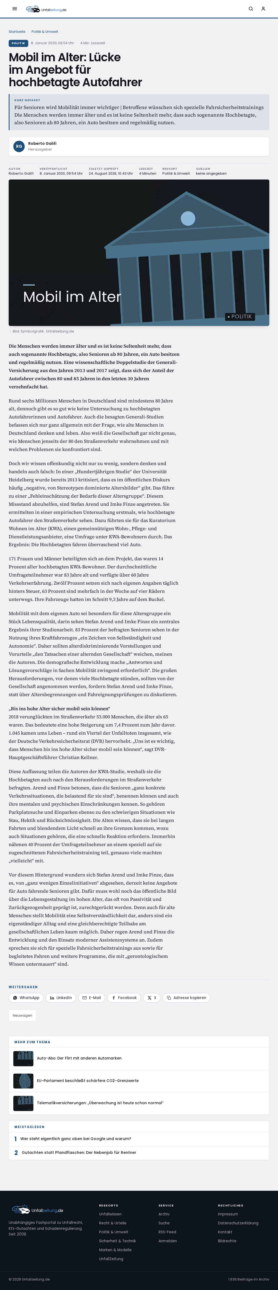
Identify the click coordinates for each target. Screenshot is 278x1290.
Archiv (164, 1214)
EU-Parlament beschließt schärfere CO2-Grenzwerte (88, 1080)
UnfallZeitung (111, 1259)
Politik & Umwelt (44, 31)
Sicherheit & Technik (117, 1241)
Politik (18, 43)
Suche (164, 1223)
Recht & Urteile (113, 1223)
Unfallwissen (110, 1214)
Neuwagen (22, 1015)
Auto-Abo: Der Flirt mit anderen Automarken (79, 1058)
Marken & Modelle (115, 1250)
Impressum (228, 1214)
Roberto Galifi (42, 143)
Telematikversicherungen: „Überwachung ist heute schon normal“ (100, 1103)
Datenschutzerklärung (238, 1223)
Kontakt (225, 1232)
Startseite (17, 31)
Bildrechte (227, 1241)
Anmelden (168, 1241)
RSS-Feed (167, 1232)
